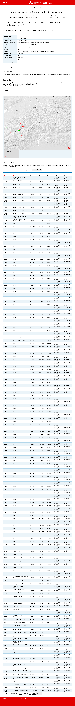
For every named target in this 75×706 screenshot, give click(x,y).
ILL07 (5, 204)
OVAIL (5, 648)
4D (27, 15)
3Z (26, 17)
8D (32, 15)
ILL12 (5, 681)
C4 (47, 15)
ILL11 (5, 684)
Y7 (59, 15)
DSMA (5, 687)
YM (47, 17)
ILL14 (5, 674)
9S (45, 15)
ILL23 (5, 658)
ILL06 (5, 207)
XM (39, 17)
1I (21, 15)
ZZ (64, 15)
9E (42, 15)
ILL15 (5, 671)
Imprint (26, 698)
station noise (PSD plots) (11, 67)
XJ (54, 15)
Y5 (50, 17)
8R (34, 15)
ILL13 (5, 677)
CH (19, 15)
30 (24, 15)
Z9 (55, 17)
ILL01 (5, 194)
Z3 (53, 17)
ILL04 (5, 213)
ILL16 (5, 668)
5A (29, 15)
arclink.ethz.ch (34, 74)
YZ (62, 15)
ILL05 (5, 197)
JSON (17, 86)
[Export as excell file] (37, 170)
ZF (58, 17)
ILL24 (5, 655)
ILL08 (5, 210)
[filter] (5, 175)
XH (37, 17)
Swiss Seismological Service (12, 698)
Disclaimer (22, 698)
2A (23, 17)
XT (42, 17)
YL (45, 17)
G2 (50, 15)
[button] (6, 2)
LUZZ (5, 652)
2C (29, 17)
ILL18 (5, 661)
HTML (14, 86)
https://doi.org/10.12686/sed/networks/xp (26, 84)
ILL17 (5, 665)
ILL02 (5, 200)
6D (31, 17)
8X (37, 15)
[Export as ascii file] (40, 170)
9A (40, 15)
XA (34, 17)
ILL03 (5, 191)
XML (20, 86)
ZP (60, 17)
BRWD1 (6, 690)
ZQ (63, 17)
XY (56, 15)
